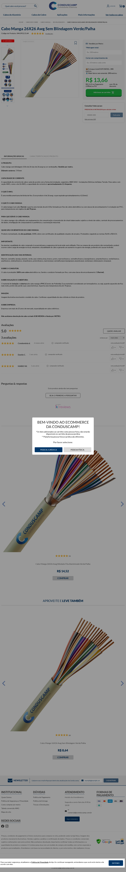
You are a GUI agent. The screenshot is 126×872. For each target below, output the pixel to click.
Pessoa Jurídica (48, 450)
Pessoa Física (77, 450)
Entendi (116, 863)
